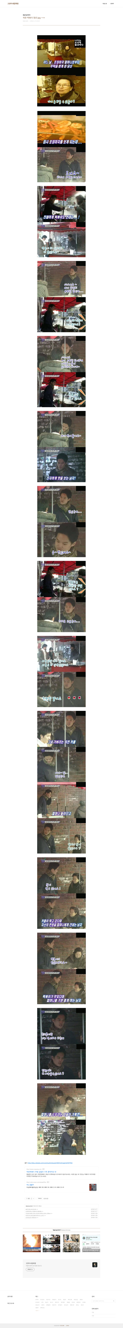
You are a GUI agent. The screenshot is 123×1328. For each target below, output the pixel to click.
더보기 (37, 1310)
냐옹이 (38, 1302)
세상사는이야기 (29, 1206)
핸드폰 (72, 1305)
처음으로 (105, 3)
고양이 (42, 1299)
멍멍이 (54, 1299)
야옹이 (60, 1305)
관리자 (67, 1325)
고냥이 (66, 1305)
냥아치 (48, 1299)
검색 (113, 1301)
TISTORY (62, 1325)
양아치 (54, 1305)
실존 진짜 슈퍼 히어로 (31, 1209)
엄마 (65, 1299)
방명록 (112, 3)
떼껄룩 (48, 1305)
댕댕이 (79, 1302)
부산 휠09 (30, 1185)
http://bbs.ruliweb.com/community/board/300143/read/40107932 (50, 1163)
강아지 (57, 1302)
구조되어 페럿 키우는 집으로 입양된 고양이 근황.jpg (38, 1213)
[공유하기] (31, 1198)
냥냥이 (38, 1305)
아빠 (84, 1302)
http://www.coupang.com (34, 1169)
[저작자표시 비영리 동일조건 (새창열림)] (45, 1198)
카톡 (37, 1299)
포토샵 (76, 1299)
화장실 (42, 1307)
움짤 (69, 1302)
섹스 (78, 1305)
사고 (52, 1302)
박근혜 (70, 1299)
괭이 (82, 1299)
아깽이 (63, 1302)
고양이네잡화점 (13, 4)
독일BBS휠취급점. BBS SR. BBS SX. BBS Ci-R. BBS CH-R (45, 1187)
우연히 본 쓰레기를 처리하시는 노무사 (35, 1215)
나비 (60, 1299)
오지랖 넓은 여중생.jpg (31, 1217)
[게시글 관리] (34, 1198)
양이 (43, 1305)
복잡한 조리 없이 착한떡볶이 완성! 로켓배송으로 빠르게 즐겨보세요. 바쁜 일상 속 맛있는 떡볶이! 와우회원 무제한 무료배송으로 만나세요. (60, 1175)
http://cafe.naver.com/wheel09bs (36, 1182)
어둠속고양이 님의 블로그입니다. (34, 1265)
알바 (37, 1307)
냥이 (83, 1305)
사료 (73, 1302)
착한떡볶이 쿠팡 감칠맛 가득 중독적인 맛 (41, 1172)
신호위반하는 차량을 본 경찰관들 (34, 1211)
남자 (47, 1302)
